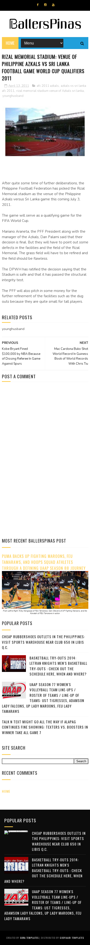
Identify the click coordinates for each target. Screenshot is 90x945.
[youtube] (53, 5)
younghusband (13, 96)
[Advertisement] (42, 425)
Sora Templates (29, 938)
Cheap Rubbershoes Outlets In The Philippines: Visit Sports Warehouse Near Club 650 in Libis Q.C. (43, 642)
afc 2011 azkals (48, 86)
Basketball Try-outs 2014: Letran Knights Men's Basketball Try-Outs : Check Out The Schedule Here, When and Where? (58, 666)
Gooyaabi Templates (72, 938)
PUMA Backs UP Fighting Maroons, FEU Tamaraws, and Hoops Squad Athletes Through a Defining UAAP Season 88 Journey (44, 562)
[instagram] (45, 5)
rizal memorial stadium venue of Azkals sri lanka (50, 91)
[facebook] (37, 5)
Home (10, 43)
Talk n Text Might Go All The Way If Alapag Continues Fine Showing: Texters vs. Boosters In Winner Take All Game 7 (45, 727)
